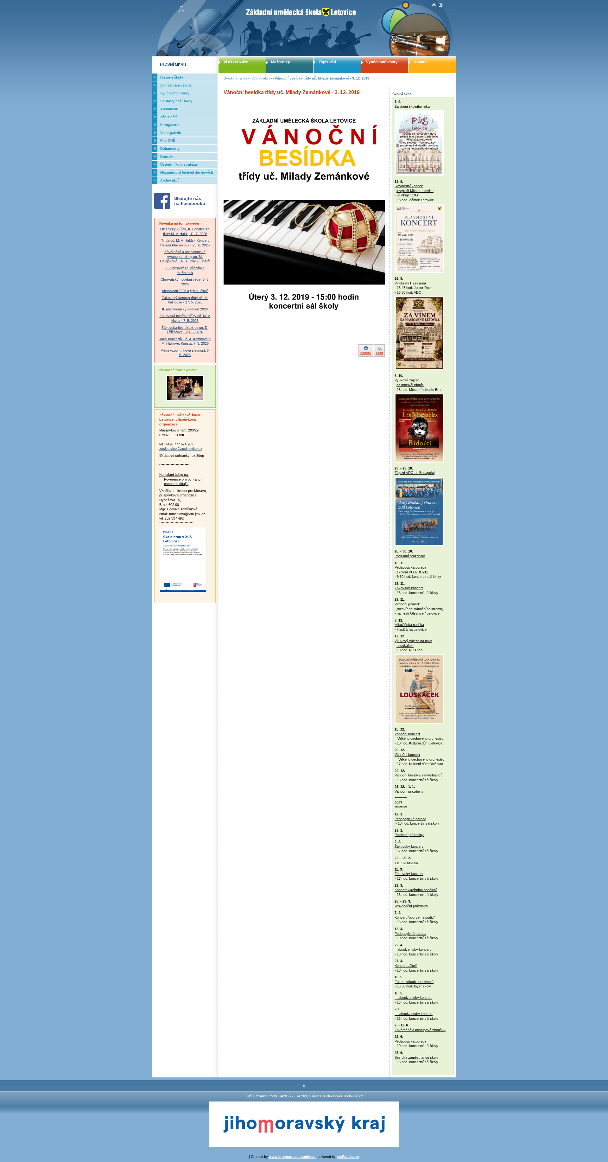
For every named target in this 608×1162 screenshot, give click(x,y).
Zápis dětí (327, 62)
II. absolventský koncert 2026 (185, 309)
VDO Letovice (236, 62)
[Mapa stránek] (434, 5)
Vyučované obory (382, 62)
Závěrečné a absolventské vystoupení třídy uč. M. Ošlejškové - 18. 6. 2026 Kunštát (185, 256)
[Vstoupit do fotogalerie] (185, 399)
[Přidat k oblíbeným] (440, 5)
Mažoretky (280, 62)
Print (379, 353)
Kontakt (421, 62)
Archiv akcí (261, 78)
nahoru (365, 353)
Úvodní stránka (235, 78)
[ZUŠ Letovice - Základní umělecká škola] (304, 28)
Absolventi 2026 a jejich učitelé (185, 291)
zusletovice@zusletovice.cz (180, 448)
